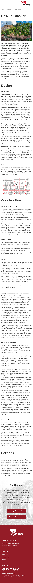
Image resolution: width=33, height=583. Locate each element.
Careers (4, 559)
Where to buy (5, 557)
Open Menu (3, 4)
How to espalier (17, 9)
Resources (8, 9)
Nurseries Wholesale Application (10, 543)
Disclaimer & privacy (8, 573)
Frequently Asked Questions (9, 545)
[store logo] (26, 3)
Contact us (5, 554)
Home (2, 9)
